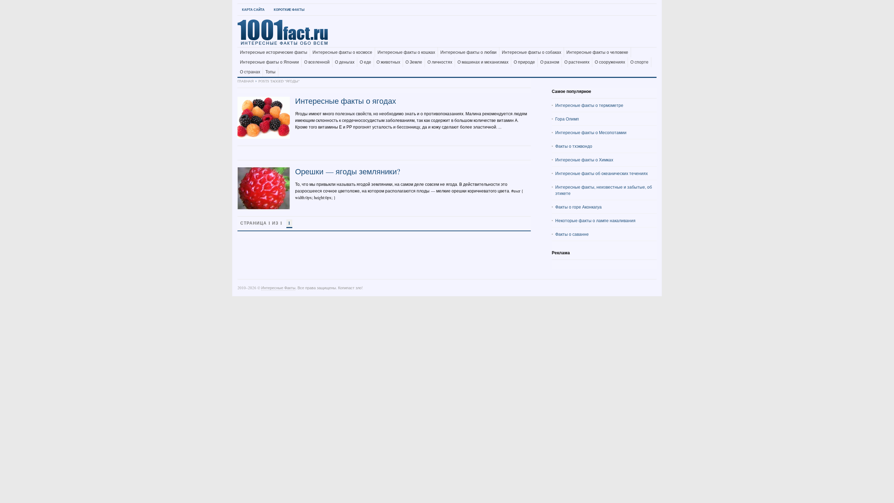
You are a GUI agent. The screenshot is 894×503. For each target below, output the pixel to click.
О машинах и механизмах (482, 62)
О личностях (439, 62)
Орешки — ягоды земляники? (347, 171)
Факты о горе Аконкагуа (578, 207)
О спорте (639, 62)
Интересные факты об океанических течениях (601, 173)
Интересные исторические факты (273, 52)
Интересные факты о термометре (589, 105)
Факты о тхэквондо (573, 146)
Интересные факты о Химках (584, 159)
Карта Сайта (253, 9)
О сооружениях (610, 62)
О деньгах (344, 62)
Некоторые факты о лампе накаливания (595, 220)
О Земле (413, 62)
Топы (270, 72)
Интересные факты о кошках (406, 52)
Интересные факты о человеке (597, 52)
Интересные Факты (278, 287)
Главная (245, 81)
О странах (250, 72)
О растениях (576, 62)
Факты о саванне (572, 234)
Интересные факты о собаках (531, 52)
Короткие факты (289, 9)
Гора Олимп (567, 119)
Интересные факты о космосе (342, 52)
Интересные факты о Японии (269, 62)
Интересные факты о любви (468, 52)
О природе (524, 62)
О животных (388, 62)
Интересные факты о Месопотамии (590, 132)
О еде (365, 62)
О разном (549, 62)
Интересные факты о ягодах (345, 101)
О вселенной (317, 62)
